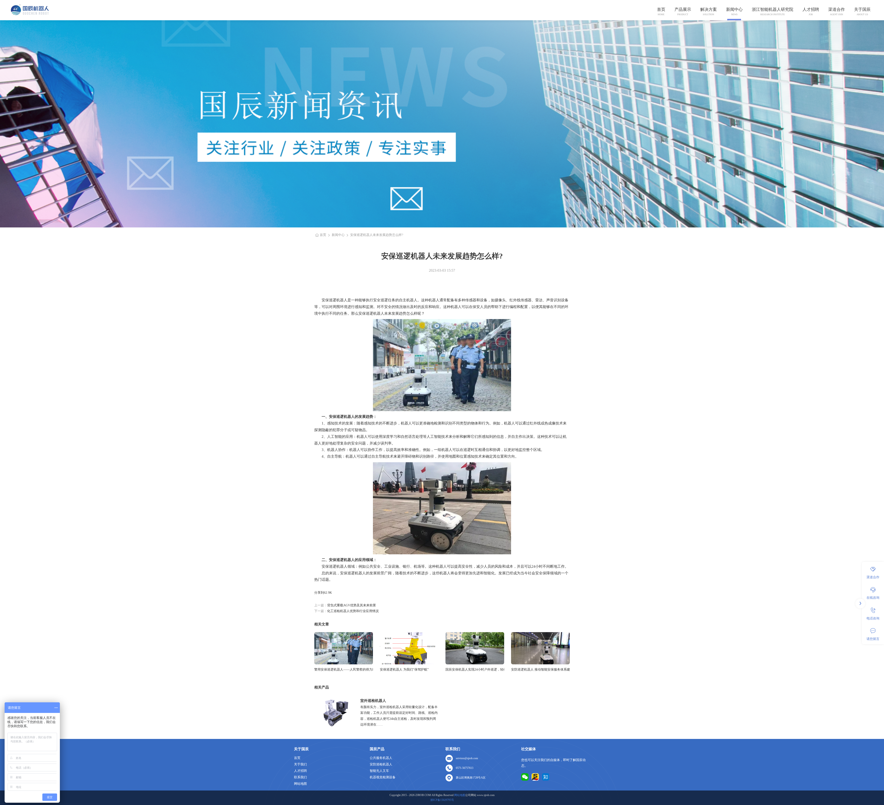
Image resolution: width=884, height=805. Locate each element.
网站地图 (300, 783)
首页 (661, 9)
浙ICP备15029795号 (442, 800)
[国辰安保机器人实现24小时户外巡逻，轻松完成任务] (474, 648)
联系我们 (300, 777)
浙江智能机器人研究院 (772, 9)
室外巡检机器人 (373, 701)
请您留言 (873, 638)
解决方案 (708, 9)
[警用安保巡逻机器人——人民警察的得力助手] (343, 648)
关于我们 (300, 764)
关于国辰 (862, 9)
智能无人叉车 (379, 771)
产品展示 (683, 9)
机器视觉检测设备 (382, 777)
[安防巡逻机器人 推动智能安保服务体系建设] (540, 648)
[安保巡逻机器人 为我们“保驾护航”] (409, 648)
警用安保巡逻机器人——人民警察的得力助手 (343, 669)
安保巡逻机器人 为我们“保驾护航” (404, 669)
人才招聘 (811, 9)
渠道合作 (836, 9)
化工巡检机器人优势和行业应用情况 (353, 611)
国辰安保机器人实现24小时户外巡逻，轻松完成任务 (474, 669)
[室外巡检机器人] (335, 712)
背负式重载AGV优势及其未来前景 (351, 605)
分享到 (319, 592)
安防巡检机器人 (381, 764)
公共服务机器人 (381, 758)
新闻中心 (734, 9)
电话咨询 (873, 618)
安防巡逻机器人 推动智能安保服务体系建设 (540, 669)
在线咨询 (873, 597)
